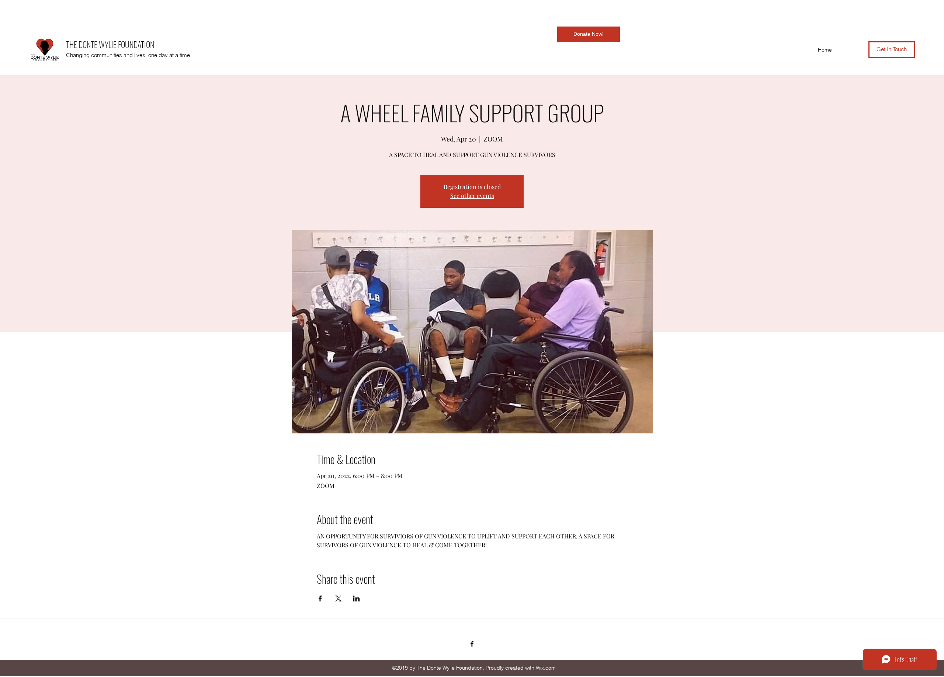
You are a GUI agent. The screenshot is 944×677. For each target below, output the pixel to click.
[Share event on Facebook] (320, 598)
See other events (472, 195)
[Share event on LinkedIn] (356, 598)
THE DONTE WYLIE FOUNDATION (110, 44)
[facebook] (472, 644)
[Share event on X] (338, 598)
